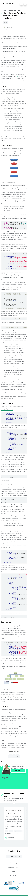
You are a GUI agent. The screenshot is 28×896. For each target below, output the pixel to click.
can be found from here (6, 409)
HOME (4, 10)
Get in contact (17, 770)
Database (5, 22)
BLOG (19, 10)
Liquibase (15, 76)
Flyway (21, 76)
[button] (14, 864)
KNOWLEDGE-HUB (12, 10)
